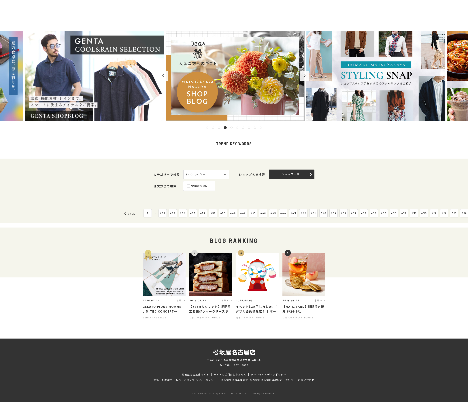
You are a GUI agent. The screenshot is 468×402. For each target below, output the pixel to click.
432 (404, 213)
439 (333, 213)
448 (243, 213)
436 (364, 213)
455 (172, 213)
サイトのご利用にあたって (230, 374)
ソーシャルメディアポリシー (268, 374)
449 (233, 213)
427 (454, 213)
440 (324, 213)
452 (202, 213)
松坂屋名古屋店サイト (195, 374)
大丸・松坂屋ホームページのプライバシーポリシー (185, 380)
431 (414, 213)
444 (283, 213)
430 (424, 213)
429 (434, 213)
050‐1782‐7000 (236, 365)
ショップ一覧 (290, 174)
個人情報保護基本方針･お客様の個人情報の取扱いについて (257, 380)
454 (183, 213)
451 (212, 213)
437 (353, 213)
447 (253, 213)
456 (162, 213)
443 (293, 213)
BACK (131, 213)
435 (374, 213)
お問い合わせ (306, 380)
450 (223, 213)
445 (273, 213)
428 (444, 213)
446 (263, 213)
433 (394, 213)
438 (343, 213)
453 (193, 213)
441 (313, 213)
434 (384, 213)
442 (303, 213)
